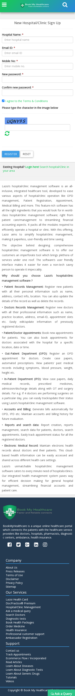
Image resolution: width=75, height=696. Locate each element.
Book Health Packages (20, 622)
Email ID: (8, 48)
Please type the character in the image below (30, 107)
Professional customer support (25, 634)
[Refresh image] (7, 134)
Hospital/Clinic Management (23, 607)
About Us (11, 567)
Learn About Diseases (19, 666)
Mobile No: (10, 61)
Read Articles (14, 662)
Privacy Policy (14, 583)
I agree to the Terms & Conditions (26, 101)
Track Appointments (18, 654)
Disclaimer (12, 579)
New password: (12, 74)
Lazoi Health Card (17, 599)
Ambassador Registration (21, 638)
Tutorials (11, 677)
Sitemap (11, 586)
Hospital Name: (12, 34)
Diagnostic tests (16, 618)
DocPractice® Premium (20, 603)
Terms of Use (14, 575)
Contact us (12, 650)
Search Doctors (15, 615)
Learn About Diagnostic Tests (24, 669)
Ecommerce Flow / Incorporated (26, 658)
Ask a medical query (18, 611)
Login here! (32, 167)
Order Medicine (15, 626)
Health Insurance (16, 630)
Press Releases (15, 571)
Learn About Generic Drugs (23, 673)
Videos (10, 681)
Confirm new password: (18, 87)
